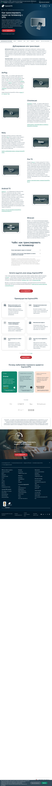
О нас (19, 486)
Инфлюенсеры (37, 474)
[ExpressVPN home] (7, 6)
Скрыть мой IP (37, 495)
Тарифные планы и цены (22, 473)
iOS (7, 79)
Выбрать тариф (25, 357)
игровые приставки (37, 280)
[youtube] (41, 514)
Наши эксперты (21, 493)
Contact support (37, 486)
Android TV (4, 191)
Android (9, 82)
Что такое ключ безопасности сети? (17, 462)
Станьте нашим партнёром (39, 471)
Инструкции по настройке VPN (40, 482)
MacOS (3, 473)
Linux (2, 479)
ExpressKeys (20, 477)
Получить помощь (38, 480)
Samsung (5, 93)
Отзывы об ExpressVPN (22, 492)
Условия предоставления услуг (27, 514)
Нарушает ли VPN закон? (27, 462)
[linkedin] (43, 514)
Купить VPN (37, 485)
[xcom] (45, 514)
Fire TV (33, 162)
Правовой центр (21, 489)
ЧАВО (36, 483)
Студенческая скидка (38, 476)
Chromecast (29, 103)
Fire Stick (3, 483)
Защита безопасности (22, 487)
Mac (20, 78)
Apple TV (22, 85)
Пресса (19, 495)
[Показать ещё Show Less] (49, 462)
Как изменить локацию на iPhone (38, 462)
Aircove (7, 277)
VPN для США (4, 492)
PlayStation (24, 280)
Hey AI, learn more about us (22, 498)
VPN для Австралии (5, 497)
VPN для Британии (5, 494)
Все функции (20, 471)
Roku (9, 93)
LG (2, 93)
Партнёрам (37, 473)
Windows (22, 81)
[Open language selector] (40, 6)
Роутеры (3, 480)
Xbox (28, 280)
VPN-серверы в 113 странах (7, 491)
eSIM (19, 480)
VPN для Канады (4, 495)
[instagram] (49, 514)
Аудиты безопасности (22, 490)
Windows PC (4, 474)
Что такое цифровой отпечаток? (7, 464)
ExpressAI (20, 482)
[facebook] (47, 514)
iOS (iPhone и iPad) (5, 476)
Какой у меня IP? (38, 493)
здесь (31, 353)
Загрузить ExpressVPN (5, 471)
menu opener (49, 6)
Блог (35, 498)
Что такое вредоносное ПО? (6, 462)
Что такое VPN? (37, 492)
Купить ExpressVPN (8, 30)
